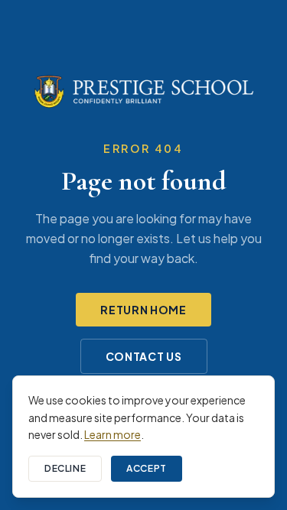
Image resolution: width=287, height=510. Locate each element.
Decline (65, 468)
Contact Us (144, 356)
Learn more (112, 434)
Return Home (143, 310)
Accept (146, 468)
